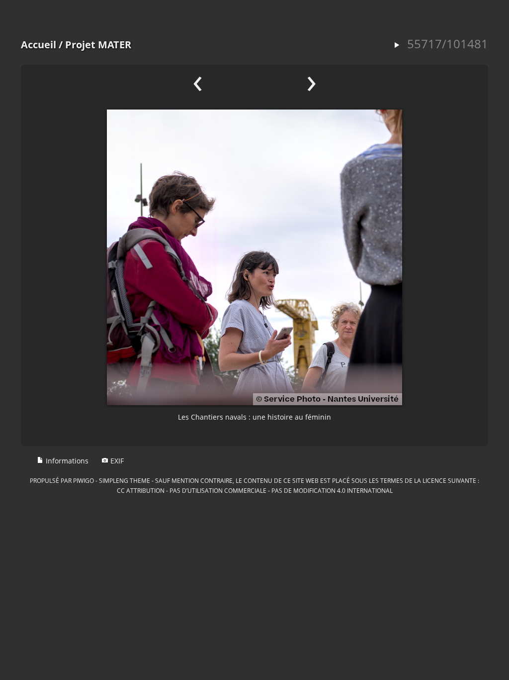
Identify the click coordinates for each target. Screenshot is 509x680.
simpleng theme (124, 480)
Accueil (38, 44)
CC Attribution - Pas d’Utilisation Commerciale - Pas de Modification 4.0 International (255, 490)
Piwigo (83, 480)
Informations (66, 460)
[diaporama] (396, 45)
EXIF (116, 460)
